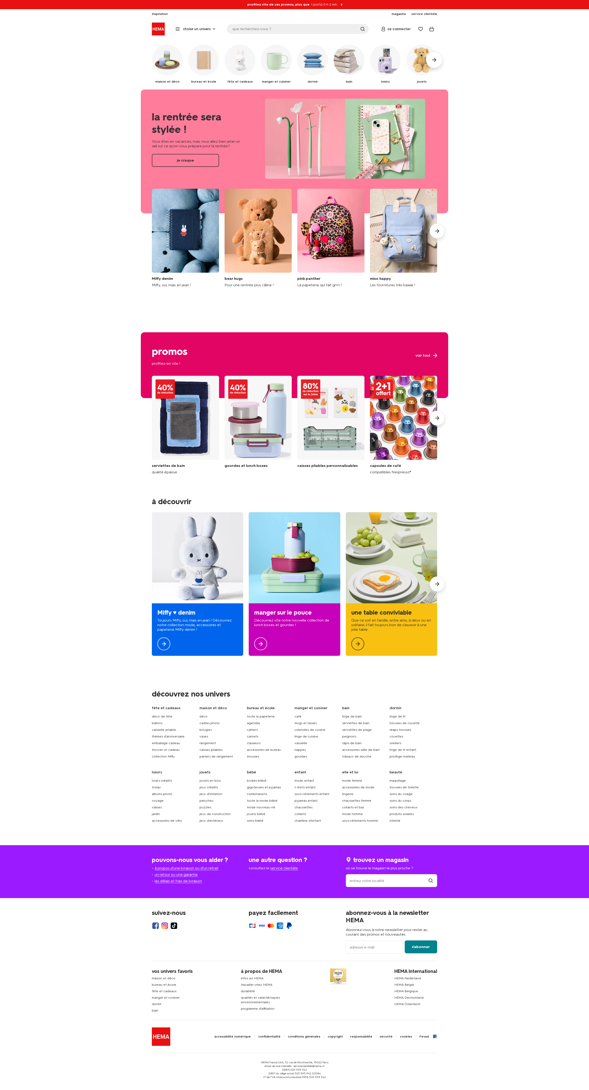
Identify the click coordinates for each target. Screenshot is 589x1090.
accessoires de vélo (167, 821)
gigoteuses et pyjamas (264, 787)
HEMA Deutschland (409, 998)
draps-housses (400, 730)
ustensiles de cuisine (309, 730)
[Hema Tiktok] (174, 925)
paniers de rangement (216, 756)
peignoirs (349, 736)
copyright (335, 1036)
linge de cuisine (306, 736)
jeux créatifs (208, 787)
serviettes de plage (357, 730)
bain (155, 1010)
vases (203, 736)
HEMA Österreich (407, 1004)
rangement (207, 743)
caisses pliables (210, 750)
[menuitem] (160, 14)
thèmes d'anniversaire (168, 736)
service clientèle (284, 868)
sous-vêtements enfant (311, 794)
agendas (253, 723)
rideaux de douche (356, 756)
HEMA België (404, 985)
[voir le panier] (431, 29)
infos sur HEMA (252, 978)
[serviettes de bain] (185, 425)
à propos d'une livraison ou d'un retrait (187, 868)
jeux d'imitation (210, 794)
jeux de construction (215, 814)
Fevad (424, 1036)
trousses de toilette (404, 787)
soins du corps (400, 801)
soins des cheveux (404, 807)
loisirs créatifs (162, 781)
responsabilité (361, 1036)
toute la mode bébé (262, 801)
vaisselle (300, 743)
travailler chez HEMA (256, 985)
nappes (300, 750)
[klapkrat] (330, 425)
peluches (206, 801)
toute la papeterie (261, 716)
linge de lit (397, 716)
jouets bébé (256, 814)
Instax (156, 787)
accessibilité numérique (232, 1036)
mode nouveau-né (261, 807)
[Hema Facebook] (155, 925)
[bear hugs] (258, 238)
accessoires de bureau (264, 750)
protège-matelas (402, 756)
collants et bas (353, 807)
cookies (406, 1036)
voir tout (294, 365)
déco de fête (162, 716)
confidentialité (269, 1036)
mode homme (352, 814)
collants (300, 814)
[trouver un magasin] (430, 881)
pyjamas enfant (306, 801)
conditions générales (304, 1036)
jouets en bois (210, 781)
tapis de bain (352, 743)
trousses (253, 756)
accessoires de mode (358, 787)
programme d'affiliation (257, 1009)
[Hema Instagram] (165, 925)
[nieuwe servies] (391, 584)
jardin (156, 814)
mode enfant (304, 781)
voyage (158, 801)
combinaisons (257, 794)
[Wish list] (420, 29)
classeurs (253, 743)
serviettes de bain (356, 723)
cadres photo (209, 723)
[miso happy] (403, 238)
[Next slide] (437, 231)
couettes (396, 736)
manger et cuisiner (166, 998)
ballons (157, 723)
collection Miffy (163, 756)
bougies (205, 730)
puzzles (205, 807)
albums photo (162, 794)
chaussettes (303, 807)
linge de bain (352, 716)
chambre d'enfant (307, 821)
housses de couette (405, 723)
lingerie (347, 794)
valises (157, 807)
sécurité (386, 1036)
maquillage (398, 781)
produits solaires (402, 814)
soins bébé (255, 821)
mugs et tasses (305, 723)
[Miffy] (197, 584)
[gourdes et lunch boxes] (258, 425)
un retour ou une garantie (176, 874)
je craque (294, 151)
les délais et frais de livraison (178, 881)
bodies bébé (256, 781)
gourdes (300, 756)
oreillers (395, 743)
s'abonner (421, 947)
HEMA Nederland (407, 978)
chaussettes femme (356, 801)
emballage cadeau (166, 743)
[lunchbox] (294, 584)
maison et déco (163, 978)
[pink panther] (330, 238)
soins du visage (401, 794)
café (297, 716)
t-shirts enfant (304, 787)
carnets (252, 736)
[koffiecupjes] (403, 425)
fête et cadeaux (164, 991)
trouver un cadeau (166, 750)
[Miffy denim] (185, 238)
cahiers (252, 730)
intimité (395, 821)
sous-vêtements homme (360, 821)
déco (203, 716)
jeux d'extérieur (211, 821)
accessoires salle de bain (361, 750)
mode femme (352, 781)
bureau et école (164, 985)
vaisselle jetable (164, 730)
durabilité (248, 991)
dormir (157, 1004)
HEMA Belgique (406, 991)
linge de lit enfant (403, 750)
